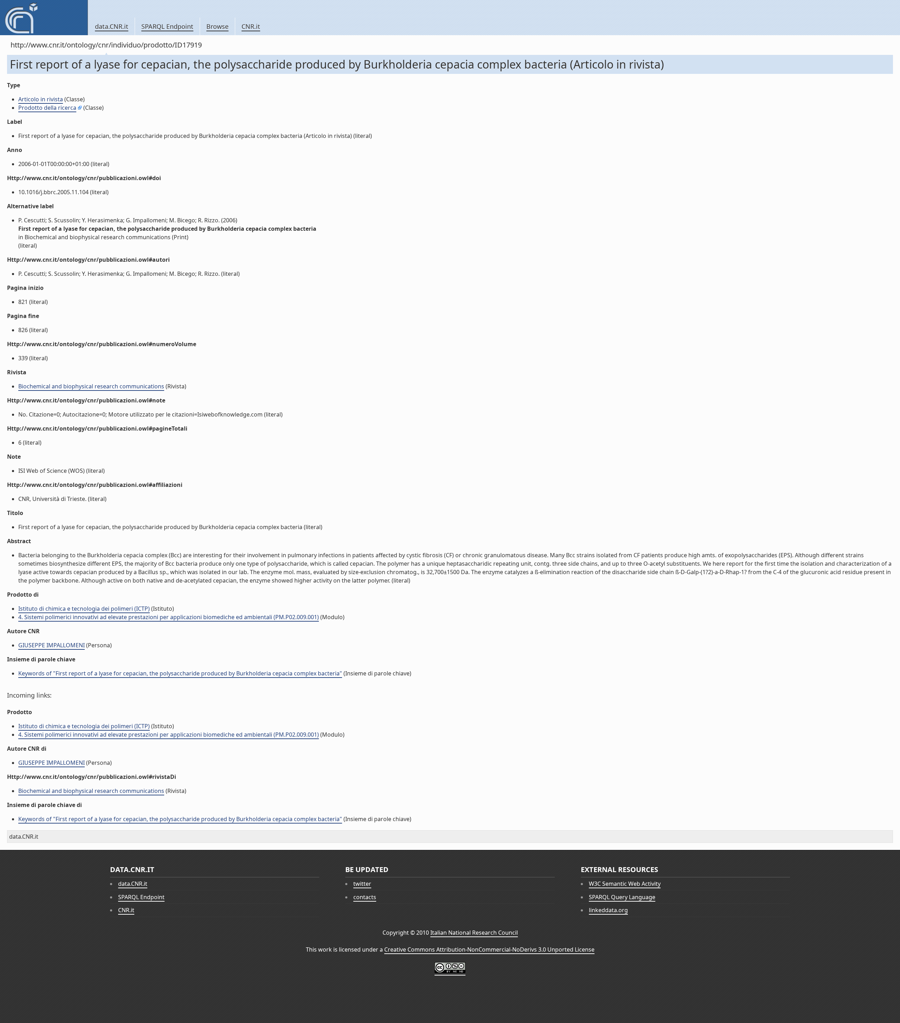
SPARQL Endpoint (167, 26)
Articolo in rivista (40, 99)
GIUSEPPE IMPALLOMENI (51, 645)
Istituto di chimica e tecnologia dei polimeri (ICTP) (84, 608)
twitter (362, 884)
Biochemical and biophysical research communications (91, 386)
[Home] (44, 17)
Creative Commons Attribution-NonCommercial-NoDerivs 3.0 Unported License (489, 949)
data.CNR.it (111, 26)
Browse (217, 26)
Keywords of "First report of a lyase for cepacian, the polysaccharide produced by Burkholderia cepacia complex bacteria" (180, 673)
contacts (364, 897)
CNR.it (251, 26)
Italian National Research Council (474, 932)
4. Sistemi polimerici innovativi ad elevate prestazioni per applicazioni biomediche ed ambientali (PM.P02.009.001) (168, 617)
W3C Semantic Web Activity (625, 884)
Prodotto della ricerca (47, 108)
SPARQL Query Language (622, 897)
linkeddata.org (608, 910)
